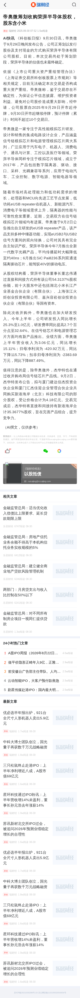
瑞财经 (12, 31)
